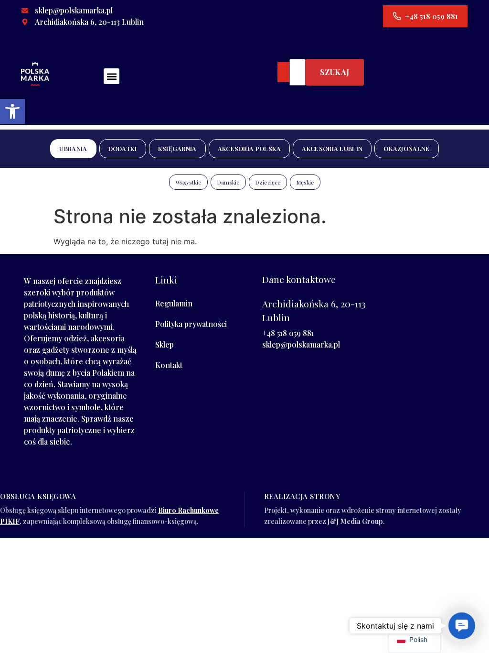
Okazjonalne (406, 148)
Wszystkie (188, 182)
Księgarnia (177, 148)
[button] (12, 111)
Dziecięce (268, 182)
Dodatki (122, 148)
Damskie (228, 182)
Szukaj (335, 72)
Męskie (305, 182)
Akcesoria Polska (249, 148)
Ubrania (73, 148)
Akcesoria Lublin (332, 148)
